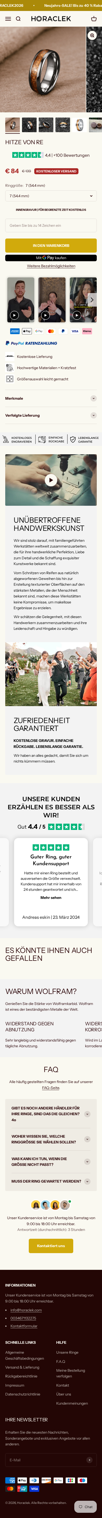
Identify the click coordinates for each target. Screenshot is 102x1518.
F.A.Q (60, 1361)
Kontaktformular (23, 1326)
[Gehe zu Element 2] (29, 126)
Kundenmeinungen (72, 1403)
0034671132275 (23, 1318)
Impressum (14, 1385)
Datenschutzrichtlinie (22, 1394)
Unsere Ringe (67, 1352)
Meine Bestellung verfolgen (70, 1373)
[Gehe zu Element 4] (62, 126)
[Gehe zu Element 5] (79, 126)
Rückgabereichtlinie (21, 1376)
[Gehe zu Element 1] (12, 126)
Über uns (63, 1394)
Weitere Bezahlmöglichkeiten (51, 266)
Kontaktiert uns (51, 1245)
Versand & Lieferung (22, 1367)
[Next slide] (92, 300)
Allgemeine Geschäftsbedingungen (24, 1355)
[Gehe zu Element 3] (46, 126)
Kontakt (62, 1385)
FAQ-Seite (50, 1087)
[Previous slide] (9, 300)
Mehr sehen (51, 897)
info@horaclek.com (26, 1310)
